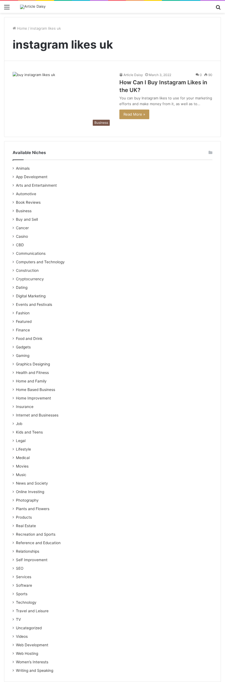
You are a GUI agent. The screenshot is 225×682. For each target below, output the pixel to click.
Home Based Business (35, 389)
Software (24, 585)
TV (18, 619)
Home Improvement (33, 398)
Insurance (24, 406)
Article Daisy (133, 75)
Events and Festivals (34, 304)
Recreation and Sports (35, 534)
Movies (22, 466)
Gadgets (23, 347)
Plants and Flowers (32, 509)
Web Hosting (27, 653)
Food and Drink (29, 338)
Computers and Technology (40, 262)
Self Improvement (31, 560)
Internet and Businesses (37, 415)
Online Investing (30, 492)
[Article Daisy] (33, 7)
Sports (21, 594)
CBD (20, 245)
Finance (23, 330)
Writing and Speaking (34, 670)
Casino (22, 236)
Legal (21, 440)
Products (24, 517)
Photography (27, 500)
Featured (24, 321)
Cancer (22, 228)
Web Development (32, 645)
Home (21, 28)
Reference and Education (38, 543)
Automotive (26, 194)
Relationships (27, 551)
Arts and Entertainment (36, 185)
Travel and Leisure (32, 611)
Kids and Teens (29, 432)
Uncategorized (29, 628)
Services (23, 577)
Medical (23, 457)
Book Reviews (28, 202)
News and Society (32, 483)
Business (24, 211)
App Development (31, 177)
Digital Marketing (31, 296)
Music (21, 475)
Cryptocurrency (30, 279)
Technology (26, 602)
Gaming (22, 355)
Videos (22, 636)
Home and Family (31, 381)
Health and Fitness (32, 372)
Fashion (23, 313)
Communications (31, 253)
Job (19, 423)
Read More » (134, 114)
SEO (19, 568)
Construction (27, 270)
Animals (23, 168)
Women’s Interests (32, 662)
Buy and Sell (27, 219)
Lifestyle (23, 449)
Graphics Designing (33, 364)
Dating (21, 287)
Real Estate (26, 526)
